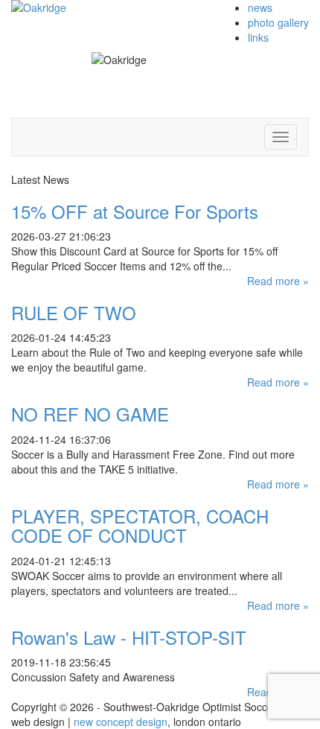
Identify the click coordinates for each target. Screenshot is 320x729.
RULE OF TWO (73, 312)
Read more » (278, 280)
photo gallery (278, 22)
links (258, 37)
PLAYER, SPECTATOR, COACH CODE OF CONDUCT (140, 525)
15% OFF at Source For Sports (134, 211)
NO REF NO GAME (90, 414)
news (260, 7)
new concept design (120, 721)
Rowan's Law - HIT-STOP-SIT (128, 637)
